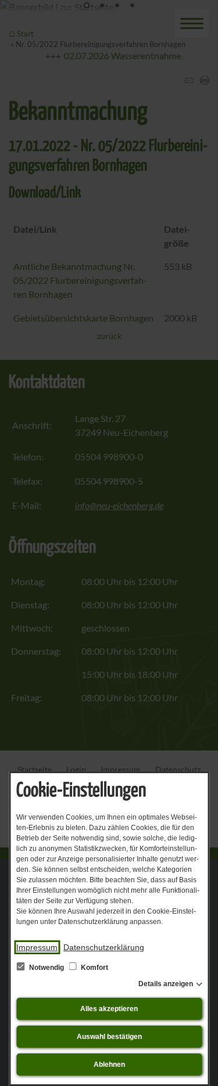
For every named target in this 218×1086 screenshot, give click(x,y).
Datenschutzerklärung (103, 947)
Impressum (37, 947)
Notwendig (46, 968)
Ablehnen (109, 1064)
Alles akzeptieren (109, 1009)
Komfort (93, 968)
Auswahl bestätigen (109, 1037)
